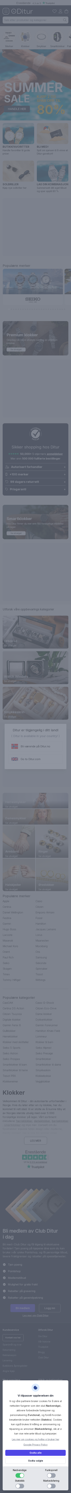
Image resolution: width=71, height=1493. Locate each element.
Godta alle (36, 1452)
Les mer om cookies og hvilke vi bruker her (35, 1439)
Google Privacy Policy (35, 1444)
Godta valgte (35, 1460)
